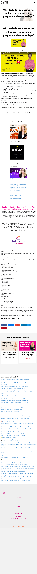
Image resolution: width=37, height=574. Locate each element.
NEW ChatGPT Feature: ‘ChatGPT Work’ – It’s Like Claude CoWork (14, 464)
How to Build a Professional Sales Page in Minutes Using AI (12, 409)
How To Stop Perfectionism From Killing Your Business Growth (12, 475)
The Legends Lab (5, 509)
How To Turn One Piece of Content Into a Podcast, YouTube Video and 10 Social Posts (17, 478)
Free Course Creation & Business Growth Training (9, 508)
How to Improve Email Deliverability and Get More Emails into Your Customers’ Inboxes (17, 406)
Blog (3, 490)
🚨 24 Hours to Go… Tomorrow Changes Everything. (11, 421)
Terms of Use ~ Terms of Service (21, 524)
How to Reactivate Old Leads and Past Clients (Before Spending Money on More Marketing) (18, 466)
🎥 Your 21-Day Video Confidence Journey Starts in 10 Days (12, 459)
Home (4, 487)
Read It (9, 360)
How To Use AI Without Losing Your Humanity (9, 439)
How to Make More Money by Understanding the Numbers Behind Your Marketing (16, 398)
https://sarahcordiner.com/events (16, 178)
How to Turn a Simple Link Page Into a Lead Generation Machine (13, 471)
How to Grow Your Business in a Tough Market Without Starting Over (14, 390)
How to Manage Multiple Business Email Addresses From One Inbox (13, 461)
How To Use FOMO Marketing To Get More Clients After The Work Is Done (15, 433)
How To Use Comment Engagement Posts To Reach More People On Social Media (16, 442)
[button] (0, 355)
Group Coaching (5, 498)
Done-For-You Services (6, 501)
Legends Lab (4, 489)
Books (4, 491)
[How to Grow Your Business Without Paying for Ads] (27, 345)
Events (4, 500)
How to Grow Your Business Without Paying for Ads (27, 353)
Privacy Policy (14, 524)
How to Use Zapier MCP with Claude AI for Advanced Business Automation (18, 185)
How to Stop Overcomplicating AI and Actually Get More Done (13, 435)
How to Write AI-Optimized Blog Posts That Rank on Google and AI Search (18, 194)
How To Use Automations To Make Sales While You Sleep (11, 462)
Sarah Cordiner (15, 50)
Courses (4, 488)
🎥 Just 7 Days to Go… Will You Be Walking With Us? (11, 441)
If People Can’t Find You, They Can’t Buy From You (10, 404)
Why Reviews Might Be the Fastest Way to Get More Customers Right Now (15, 395)
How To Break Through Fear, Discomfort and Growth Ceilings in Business (14, 400)
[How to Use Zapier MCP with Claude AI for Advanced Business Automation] (9, 345)
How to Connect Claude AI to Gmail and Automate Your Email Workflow (17, 197)
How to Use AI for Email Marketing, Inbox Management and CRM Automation (15, 397)
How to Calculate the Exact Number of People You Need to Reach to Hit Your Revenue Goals (18, 477)
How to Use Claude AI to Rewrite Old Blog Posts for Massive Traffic (18, 191)
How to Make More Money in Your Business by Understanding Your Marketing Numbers (17, 473)
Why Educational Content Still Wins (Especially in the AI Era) (12, 407)
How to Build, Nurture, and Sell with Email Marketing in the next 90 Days (14, 457)
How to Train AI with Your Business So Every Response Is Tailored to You (14, 402)
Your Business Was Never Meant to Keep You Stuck (10, 411)
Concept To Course (5, 510)
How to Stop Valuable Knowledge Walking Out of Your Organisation (13, 415)
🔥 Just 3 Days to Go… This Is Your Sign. (8, 437)
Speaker (4, 502)
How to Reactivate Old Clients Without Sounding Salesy (11, 432)
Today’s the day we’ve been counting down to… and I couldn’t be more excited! (15, 416)
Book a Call (4, 499)
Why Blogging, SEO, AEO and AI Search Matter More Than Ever (13, 388)
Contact (4, 493)
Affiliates (4, 492)
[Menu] (35, 2)
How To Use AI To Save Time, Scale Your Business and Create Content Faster (15, 413)
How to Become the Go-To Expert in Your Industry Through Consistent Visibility (16, 427)
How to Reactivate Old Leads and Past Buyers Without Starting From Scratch (15, 480)
